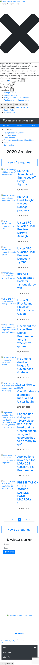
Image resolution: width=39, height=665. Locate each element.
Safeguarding (9, 145)
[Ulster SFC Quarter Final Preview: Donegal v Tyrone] (9, 251)
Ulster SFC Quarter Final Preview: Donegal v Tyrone (26, 255)
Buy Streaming (29, 641)
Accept (3, 104)
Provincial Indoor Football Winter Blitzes (19, 140)
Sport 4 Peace (9, 138)
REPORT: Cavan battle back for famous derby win (26, 281)
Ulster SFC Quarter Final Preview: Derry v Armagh (26, 229)
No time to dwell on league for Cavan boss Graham (25, 365)
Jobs (6, 142)
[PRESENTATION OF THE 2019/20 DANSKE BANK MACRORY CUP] (9, 485)
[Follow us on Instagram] (21, 633)
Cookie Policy (9, 110)
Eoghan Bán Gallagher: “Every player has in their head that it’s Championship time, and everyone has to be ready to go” (27, 429)
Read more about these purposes (16, 100)
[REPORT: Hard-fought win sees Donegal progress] (9, 198)
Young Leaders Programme (14, 133)
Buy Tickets (10, 641)
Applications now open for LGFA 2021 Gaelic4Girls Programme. (26, 463)
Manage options (10, 93)
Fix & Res (6, 126)
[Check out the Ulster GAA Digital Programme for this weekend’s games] (9, 328)
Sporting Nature (10, 135)
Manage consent (7, 663)
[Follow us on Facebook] (19, 633)
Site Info (6, 657)
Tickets (32, 126)
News (19, 126)
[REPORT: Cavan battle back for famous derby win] (9, 275)
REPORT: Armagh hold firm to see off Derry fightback (26, 177)
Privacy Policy (9, 112)
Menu (5, 648)
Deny (10, 104)
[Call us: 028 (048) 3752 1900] (16, 633)
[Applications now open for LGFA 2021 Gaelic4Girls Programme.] (9, 459)
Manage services (10, 95)
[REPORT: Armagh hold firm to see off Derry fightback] (9, 172)
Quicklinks (7, 652)
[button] (19, 33)
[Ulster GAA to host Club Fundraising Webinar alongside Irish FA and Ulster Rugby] (11, 387)
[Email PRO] (17, 633)
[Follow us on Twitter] (20, 633)
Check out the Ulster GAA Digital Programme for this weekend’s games (26, 336)
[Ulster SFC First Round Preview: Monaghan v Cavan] (9, 301)
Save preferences (7, 107)
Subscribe (10, 552)
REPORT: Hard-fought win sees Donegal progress (25, 203)
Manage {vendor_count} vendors (16, 98)
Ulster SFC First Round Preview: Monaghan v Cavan (25, 306)
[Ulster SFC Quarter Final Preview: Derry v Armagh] (9, 225)
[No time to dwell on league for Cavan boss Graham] (9, 361)
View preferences (21, 104)
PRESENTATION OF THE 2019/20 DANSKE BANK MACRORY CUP (27, 493)
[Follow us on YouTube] (23, 633)
